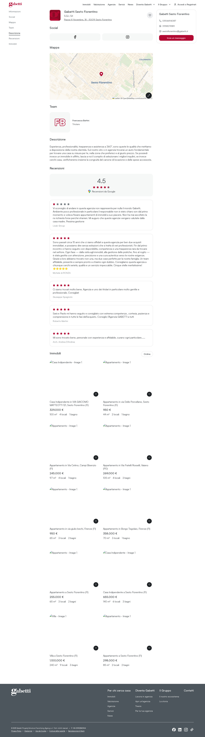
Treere (138, 706)
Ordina (147, 354)
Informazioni (15, 11)
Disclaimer (28, 731)
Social (12, 17)
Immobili (86, 4)
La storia (163, 701)
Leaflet (117, 98)
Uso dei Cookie (40, 731)
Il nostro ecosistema (169, 696)
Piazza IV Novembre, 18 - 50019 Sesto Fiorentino (88, 19)
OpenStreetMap (129, 98)
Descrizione (14, 33)
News (130, 4)
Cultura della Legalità (57, 731)
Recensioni (14, 38)
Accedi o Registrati (187, 4)
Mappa (12, 22)
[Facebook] (174, 729)
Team (11, 27)
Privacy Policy (16, 731)
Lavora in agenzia (143, 696)
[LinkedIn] (180, 729)
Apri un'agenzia (142, 701)
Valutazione (99, 4)
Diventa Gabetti (144, 4)
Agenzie (112, 4)
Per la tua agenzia (144, 711)
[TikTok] (192, 729)
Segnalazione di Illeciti (76, 731)
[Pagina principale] (15, 4)
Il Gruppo (162, 4)
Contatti (189, 690)
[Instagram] (186, 729)
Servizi (122, 4)
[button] (101, 74)
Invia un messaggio (176, 38)
